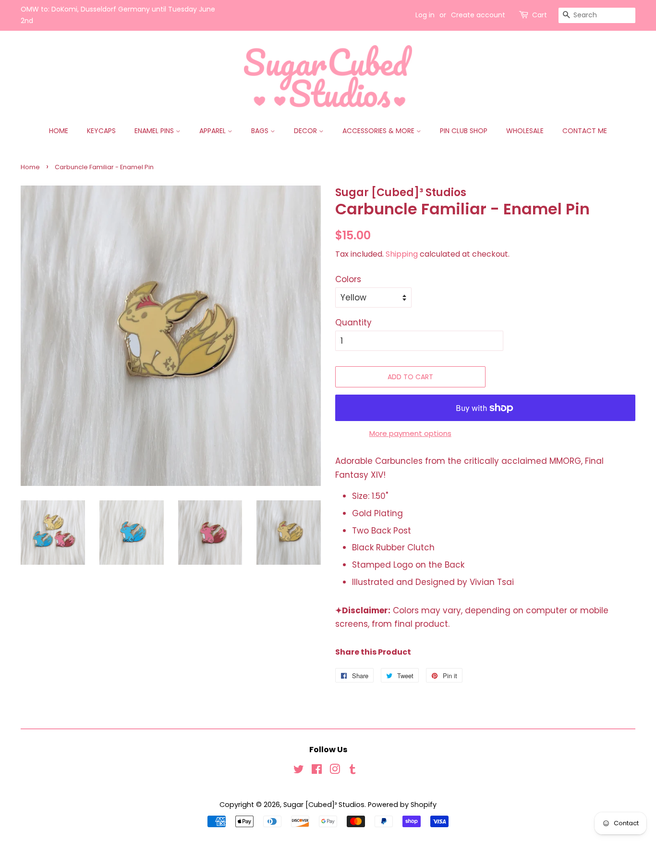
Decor (306, 131)
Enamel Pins (155, 131)
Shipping (402, 254)
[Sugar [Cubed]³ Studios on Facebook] (316, 771)
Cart (539, 15)
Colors (348, 279)
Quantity (353, 322)
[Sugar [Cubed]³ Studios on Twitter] (298, 771)
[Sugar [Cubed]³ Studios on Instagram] (334, 771)
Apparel (213, 131)
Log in (425, 15)
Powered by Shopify (402, 804)
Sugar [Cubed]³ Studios (323, 804)
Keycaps (101, 131)
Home (58, 131)
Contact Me (584, 131)
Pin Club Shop (463, 131)
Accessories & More (379, 131)
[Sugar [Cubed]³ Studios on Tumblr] (352, 771)
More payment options (410, 433)
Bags (260, 131)
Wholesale (525, 131)
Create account (478, 15)
